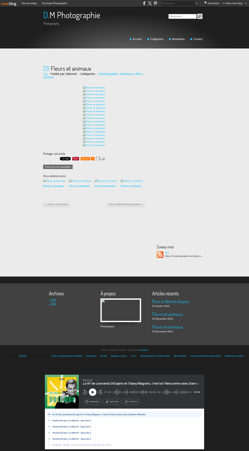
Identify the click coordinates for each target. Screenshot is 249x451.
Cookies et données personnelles (205, 356)
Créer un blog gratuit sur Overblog (66, 356)
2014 (53, 304)
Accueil (137, 39)
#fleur (138, 74)
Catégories (156, 39)
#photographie (108, 74)
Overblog (144, 350)
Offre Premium (180, 356)
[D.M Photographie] (120, 300)
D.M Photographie (71, 14)
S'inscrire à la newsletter (58, 166)
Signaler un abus (119, 356)
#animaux (126, 74)
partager (114, 402)
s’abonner (94, 402)
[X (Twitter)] (150, 3)
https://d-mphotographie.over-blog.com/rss (184, 256)
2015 (53, 300)
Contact (198, 39)
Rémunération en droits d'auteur (155, 356)
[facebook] (144, 3)
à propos (133, 402)
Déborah (23, 356)
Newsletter (178, 39)
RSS (167, 252)
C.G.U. (134, 356)
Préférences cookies (234, 356)
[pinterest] (155, 3)
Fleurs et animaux (167, 314)
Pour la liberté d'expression (172, 301)
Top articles (91, 356)
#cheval (48, 77)
